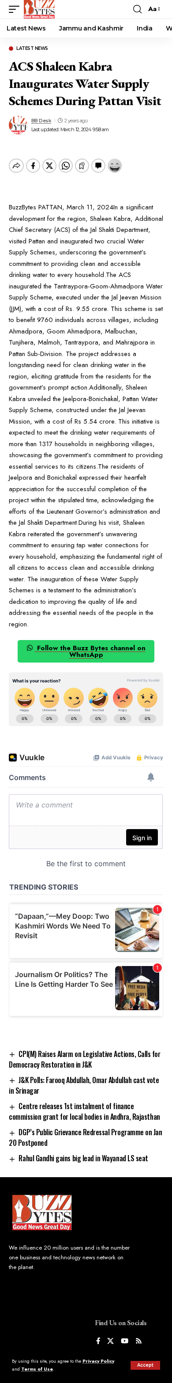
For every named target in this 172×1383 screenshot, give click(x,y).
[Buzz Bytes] (39, 9)
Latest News (32, 48)
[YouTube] (125, 1341)
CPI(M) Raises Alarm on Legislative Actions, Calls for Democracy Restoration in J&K (85, 1059)
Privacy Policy (98, 1361)
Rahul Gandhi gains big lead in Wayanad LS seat (83, 1158)
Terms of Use (37, 1369)
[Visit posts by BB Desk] (18, 125)
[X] (110, 1341)
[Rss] (138, 1341)
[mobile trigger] (16, 9)
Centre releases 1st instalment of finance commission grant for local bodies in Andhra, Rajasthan (84, 1111)
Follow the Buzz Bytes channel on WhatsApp (90, 651)
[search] (137, 9)
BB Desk (41, 120)
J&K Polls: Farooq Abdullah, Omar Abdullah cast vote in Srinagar (84, 1085)
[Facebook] (98, 1341)
